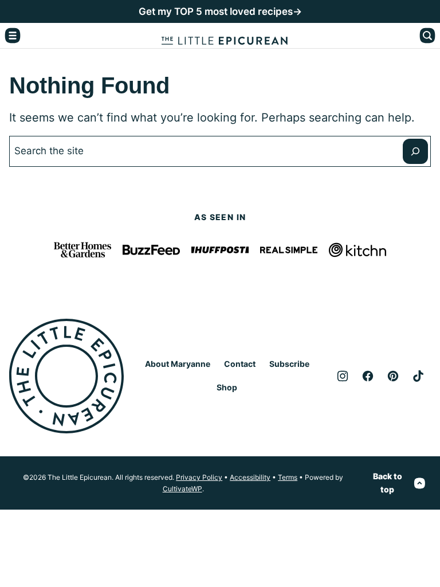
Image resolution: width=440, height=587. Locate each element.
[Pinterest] (393, 376)
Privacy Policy (199, 477)
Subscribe (289, 364)
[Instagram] (342, 376)
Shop (227, 387)
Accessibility (250, 477)
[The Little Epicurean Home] (225, 36)
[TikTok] (418, 376)
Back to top (387, 482)
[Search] (427, 35)
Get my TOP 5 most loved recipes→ (220, 11)
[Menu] (12, 35)
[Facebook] (367, 376)
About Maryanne (177, 364)
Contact (240, 364)
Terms (287, 477)
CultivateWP (182, 488)
